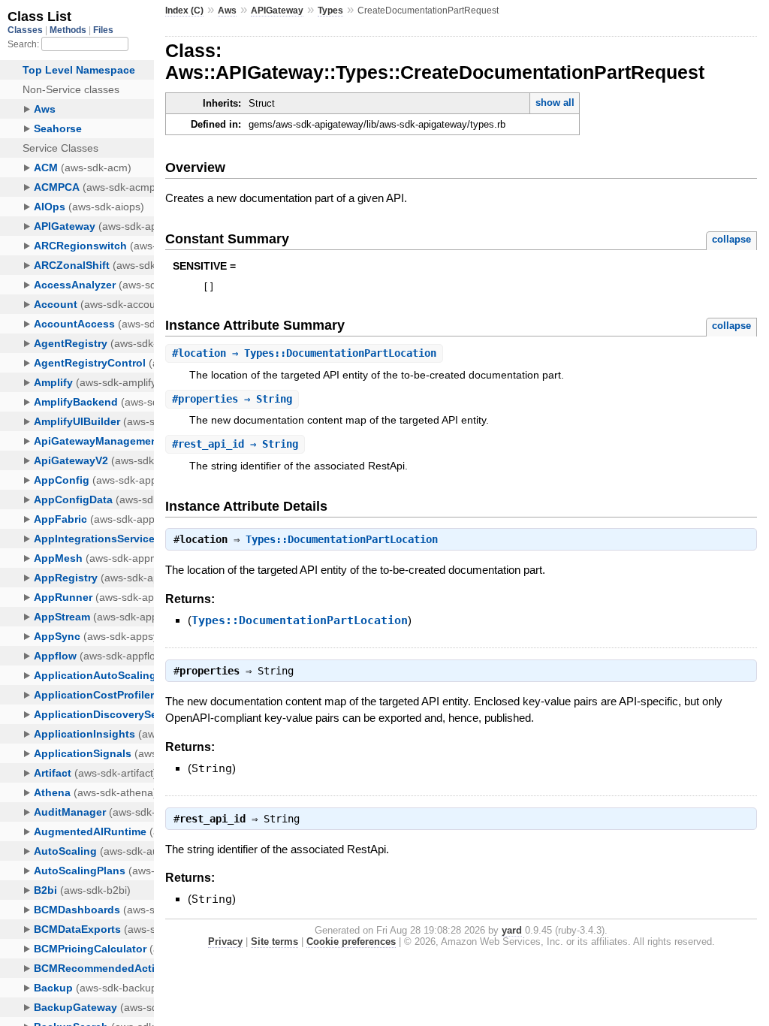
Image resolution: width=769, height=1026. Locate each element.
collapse (731, 239)
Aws (227, 10)
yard (512, 930)
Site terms (274, 941)
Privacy (225, 941)
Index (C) (184, 10)
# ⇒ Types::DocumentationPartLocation (304, 353)
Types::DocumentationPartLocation (342, 539)
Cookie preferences (351, 941)
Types (330, 10)
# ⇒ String (232, 399)
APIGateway (277, 10)
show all (554, 102)
